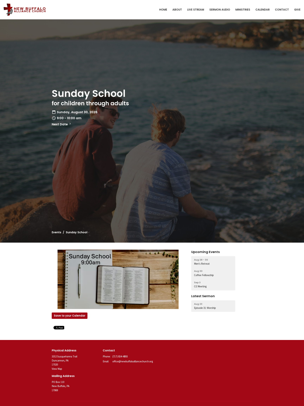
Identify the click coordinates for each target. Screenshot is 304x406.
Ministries (242, 9)
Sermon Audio (219, 9)
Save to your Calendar (69, 315)
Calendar (262, 9)
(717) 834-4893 (120, 356)
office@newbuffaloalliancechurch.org (132, 361)
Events (56, 232)
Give (297, 9)
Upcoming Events (205, 252)
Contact (282, 9)
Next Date (60, 124)
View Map (57, 368)
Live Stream (195, 9)
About (177, 9)
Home (163, 9)
